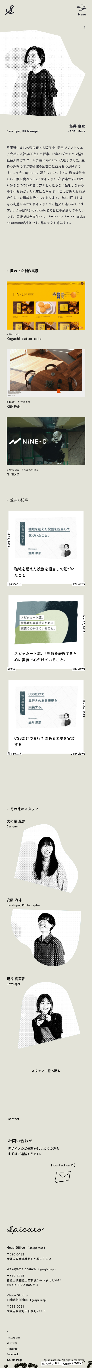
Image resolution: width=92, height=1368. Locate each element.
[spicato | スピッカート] (9, 10)
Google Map (36, 1248)
